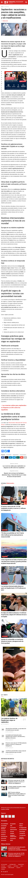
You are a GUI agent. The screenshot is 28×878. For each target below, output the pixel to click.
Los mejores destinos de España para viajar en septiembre (9, 720)
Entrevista (3, 840)
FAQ (11, 825)
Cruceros (3, 832)
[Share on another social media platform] (25, 457)
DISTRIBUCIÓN (12, 864)
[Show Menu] (2, 2)
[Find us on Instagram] (9, 816)
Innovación (13, 838)
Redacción (5, 20)
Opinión (21, 823)
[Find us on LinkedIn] (5, 872)
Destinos (3, 834)
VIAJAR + (18, 867)
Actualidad (3, 825)
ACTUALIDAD (4, 864)
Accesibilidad (4, 823)
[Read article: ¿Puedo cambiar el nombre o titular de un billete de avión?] (4, 788)
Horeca (12, 831)
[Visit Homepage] (14, 2)
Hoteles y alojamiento (13, 836)
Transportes (22, 835)
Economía (7, 6)
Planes (21, 825)
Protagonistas (23, 827)
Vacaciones (23, 454)
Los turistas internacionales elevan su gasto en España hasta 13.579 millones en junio (13, 588)
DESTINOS (16, 866)
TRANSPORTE (21, 864)
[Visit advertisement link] (15, 80)
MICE (11, 840)
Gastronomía (13, 829)
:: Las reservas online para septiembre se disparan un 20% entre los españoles (13, 408)
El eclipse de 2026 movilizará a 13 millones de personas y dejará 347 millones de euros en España (14, 614)
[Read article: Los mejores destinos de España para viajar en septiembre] (14, 707)
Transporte (22, 833)
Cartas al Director (3, 828)
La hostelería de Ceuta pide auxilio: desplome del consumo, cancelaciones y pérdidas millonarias (15, 736)
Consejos (3, 830)
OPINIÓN (3, 869)
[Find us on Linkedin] (13, 816)
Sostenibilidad (23, 829)
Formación (13, 827)
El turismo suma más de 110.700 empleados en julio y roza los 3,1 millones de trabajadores (13, 508)
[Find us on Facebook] (2, 816)
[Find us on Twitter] (6, 816)
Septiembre (15, 454)
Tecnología (22, 831)
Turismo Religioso (21, 838)
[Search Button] (26, 2)
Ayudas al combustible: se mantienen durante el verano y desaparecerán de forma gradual (12, 641)
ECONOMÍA (3, 867)
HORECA (9, 866)
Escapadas (13, 823)
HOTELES (3, 866)
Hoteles (12, 833)
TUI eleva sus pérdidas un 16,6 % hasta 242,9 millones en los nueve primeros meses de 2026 (12, 535)
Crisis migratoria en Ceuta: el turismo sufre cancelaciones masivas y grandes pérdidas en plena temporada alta (14, 561)
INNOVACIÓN (11, 867)
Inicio (2, 6)
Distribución (4, 836)
